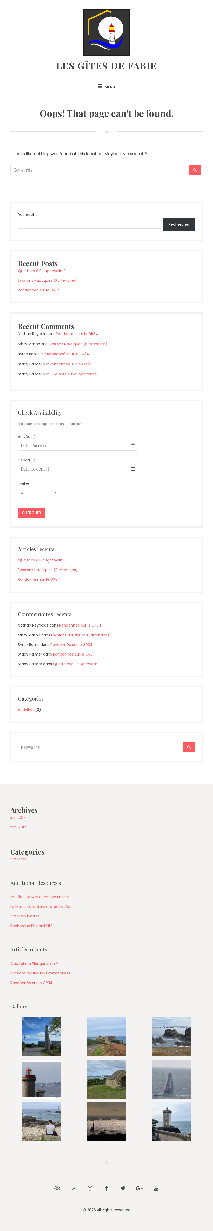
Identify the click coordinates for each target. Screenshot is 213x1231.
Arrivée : (26, 436)
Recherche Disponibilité (31, 925)
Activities (26, 709)
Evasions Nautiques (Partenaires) (48, 280)
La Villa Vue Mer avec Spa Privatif (40, 897)
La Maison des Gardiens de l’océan (41, 906)
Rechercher (28, 214)
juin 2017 (17, 817)
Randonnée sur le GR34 (39, 290)
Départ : (26, 460)
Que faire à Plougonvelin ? (41, 270)
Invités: (24, 483)
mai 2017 (18, 827)
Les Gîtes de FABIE (106, 65)
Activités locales (25, 916)
